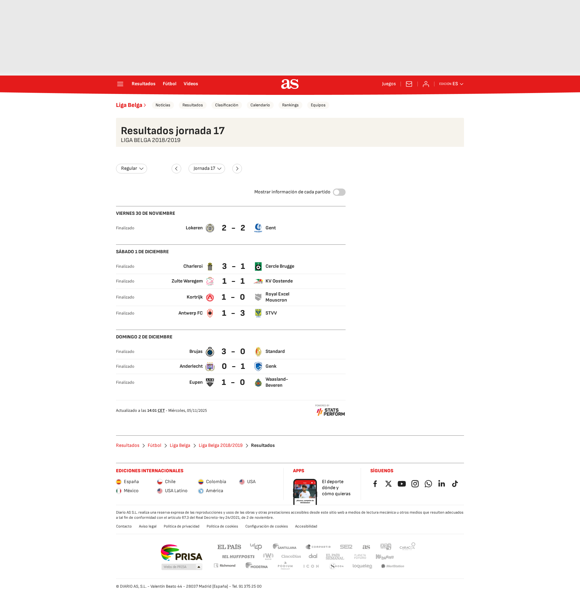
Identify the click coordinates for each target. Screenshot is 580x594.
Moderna (256, 566)
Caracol (407, 546)
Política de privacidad (181, 526)
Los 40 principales (256, 546)
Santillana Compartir (318, 546)
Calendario (260, 105)
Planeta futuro (360, 556)
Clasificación (226, 105)
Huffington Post (238, 556)
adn (386, 546)
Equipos (318, 105)
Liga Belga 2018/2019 (221, 445)
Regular (129, 168)
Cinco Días (291, 556)
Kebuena (384, 556)
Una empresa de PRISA (181, 553)
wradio (268, 556)
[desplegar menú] (120, 84)
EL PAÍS (229, 546)
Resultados (144, 84)
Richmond (224, 565)
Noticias (163, 105)
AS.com (366, 546)
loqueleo (362, 566)
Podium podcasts (285, 566)
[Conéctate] (426, 84)
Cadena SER (346, 546)
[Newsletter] (409, 84)
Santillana (284, 546)
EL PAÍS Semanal (335, 556)
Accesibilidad (306, 526)
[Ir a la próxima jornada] (237, 168)
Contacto (124, 526)
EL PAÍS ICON (311, 566)
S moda (336, 566)
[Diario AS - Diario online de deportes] (290, 84)
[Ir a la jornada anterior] (176, 168)
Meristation (393, 566)
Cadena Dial (313, 556)
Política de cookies (222, 526)
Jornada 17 (204, 168)
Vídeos (191, 84)
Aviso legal (147, 526)
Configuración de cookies (266, 526)
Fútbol (169, 84)
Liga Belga (129, 105)
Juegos (389, 84)
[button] (182, 567)
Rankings (290, 105)
